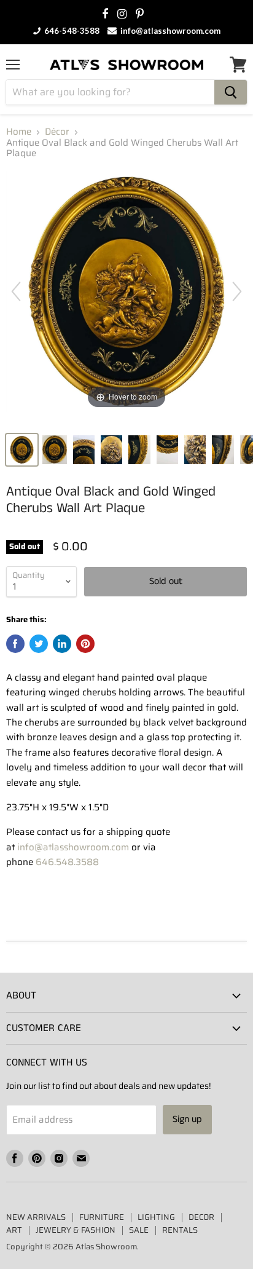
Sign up (187, 1119)
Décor (57, 132)
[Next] (237, 291)
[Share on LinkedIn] (62, 643)
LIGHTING (156, 1217)
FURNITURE (101, 1217)
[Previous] (16, 291)
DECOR (201, 1217)
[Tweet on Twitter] (38, 643)
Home (18, 132)
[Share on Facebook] (15, 643)
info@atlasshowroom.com (169, 31)
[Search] (230, 92)
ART (14, 1230)
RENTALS (180, 1230)
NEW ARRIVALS (36, 1217)
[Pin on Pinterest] (85, 643)
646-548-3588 (70, 31)
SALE (139, 1230)
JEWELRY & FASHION (75, 1230)
